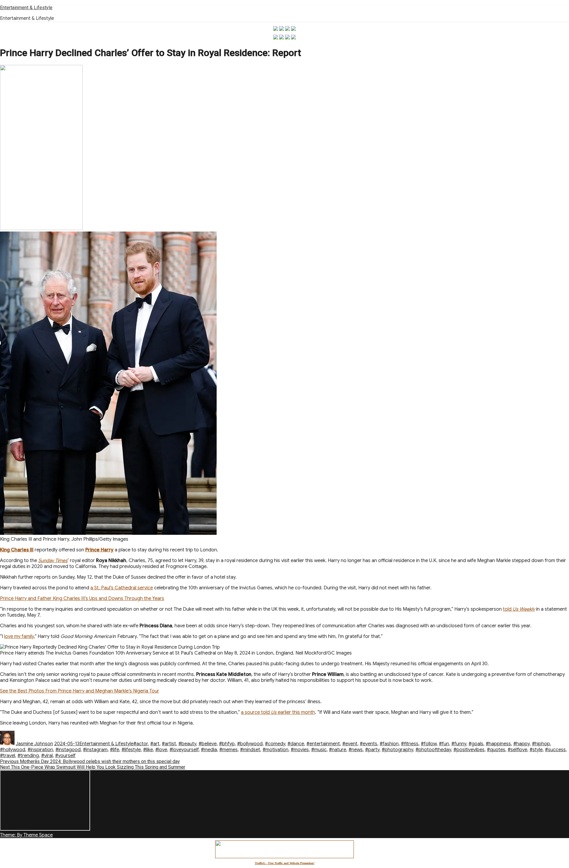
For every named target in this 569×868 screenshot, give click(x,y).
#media (209, 750)
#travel (7, 756)
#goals (476, 744)
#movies (300, 750)
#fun (444, 744)
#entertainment (323, 744)
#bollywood (250, 744)
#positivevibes (469, 750)
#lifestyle (131, 750)
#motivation (275, 750)
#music (319, 750)
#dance (295, 744)
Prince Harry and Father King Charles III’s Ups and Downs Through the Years (82, 598)
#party (372, 750)
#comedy (275, 744)
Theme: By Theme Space (26, 835)
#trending (28, 756)
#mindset (250, 750)
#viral (47, 756)
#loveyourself (184, 750)
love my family (19, 636)
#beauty (187, 744)
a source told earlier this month (278, 712)
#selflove (517, 750)
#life (114, 750)
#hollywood (12, 750)
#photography (397, 750)
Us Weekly (524, 609)
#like (148, 750)
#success (555, 750)
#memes (228, 750)
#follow (429, 744)
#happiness (498, 744)
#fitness (409, 744)
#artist (169, 744)
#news (356, 750)
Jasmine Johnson (34, 744)
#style (536, 750)
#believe (208, 744)
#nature (337, 750)
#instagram (95, 750)
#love (161, 750)
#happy (521, 744)
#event (349, 744)
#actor (140, 744)
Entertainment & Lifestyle (26, 7)
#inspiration (40, 750)
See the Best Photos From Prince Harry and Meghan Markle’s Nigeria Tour (79, 691)
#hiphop (541, 744)
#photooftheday (433, 750)
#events (368, 744)
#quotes (496, 750)
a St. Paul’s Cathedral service (121, 588)
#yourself (65, 756)
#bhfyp (227, 744)
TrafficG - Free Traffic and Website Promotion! (284, 863)
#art (154, 744)
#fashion (389, 744)
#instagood (68, 750)
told (508, 609)
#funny (458, 744)
